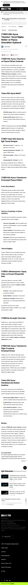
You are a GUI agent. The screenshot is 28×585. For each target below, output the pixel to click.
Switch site (6, 5)
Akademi (3, 26)
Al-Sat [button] (3, 571)
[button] (17, 9)
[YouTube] (9, 580)
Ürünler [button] (3, 551)
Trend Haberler (12, 26)
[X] (2, 580)
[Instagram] (7, 580)
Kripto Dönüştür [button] (6, 567)
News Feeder (7, 46)
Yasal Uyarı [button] (4, 548)
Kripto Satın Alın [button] (6, 563)
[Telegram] (4, 580)
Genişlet (23, 460)
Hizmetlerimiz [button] (5, 555)
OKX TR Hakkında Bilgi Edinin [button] (10, 544)
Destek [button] (3, 559)
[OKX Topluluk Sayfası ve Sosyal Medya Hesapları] (12, 580)
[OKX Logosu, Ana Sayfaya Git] (6, 9)
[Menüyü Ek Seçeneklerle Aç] (26, 9)
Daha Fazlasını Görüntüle (20, 471)
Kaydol (21, 9)
